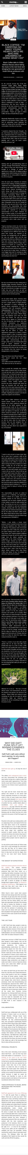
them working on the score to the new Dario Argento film (14, 1057)
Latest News (14, 6)
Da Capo (17, 89)
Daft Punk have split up (8, 768)
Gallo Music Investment (19, 185)
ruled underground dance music (17, 775)
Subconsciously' (6, 310)
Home (3, 6)
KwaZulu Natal (6, 284)
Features (13, 39)
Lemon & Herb (11, 89)
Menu (25, 6)
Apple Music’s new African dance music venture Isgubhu (14, 621)
